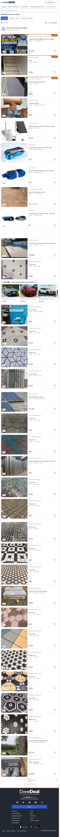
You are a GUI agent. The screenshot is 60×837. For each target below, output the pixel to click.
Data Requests (16, 820)
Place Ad (50, 2)
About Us (14, 811)
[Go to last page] (56, 780)
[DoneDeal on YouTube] (29, 802)
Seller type (24, 18)
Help (31, 813)
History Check (16, 818)
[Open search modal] (46, 2)
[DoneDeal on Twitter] (23, 802)
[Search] (3, 10)
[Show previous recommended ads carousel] (53, 282)
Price (17, 18)
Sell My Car (33, 815)
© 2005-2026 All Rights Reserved (49, 830)
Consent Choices (34, 820)
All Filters (30, 18)
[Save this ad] (55, 51)
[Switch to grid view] (46, 22)
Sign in (29, 806)
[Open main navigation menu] (56, 2)
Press (31, 811)
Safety (32, 818)
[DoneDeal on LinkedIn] (36, 802)
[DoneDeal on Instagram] (42, 802)
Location (11, 18)
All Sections (16, 6)
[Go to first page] (2, 780)
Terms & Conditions (21, 830)
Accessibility (15, 822)
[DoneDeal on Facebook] (17, 802)
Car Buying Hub (16, 813)
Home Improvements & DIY (37, 6)
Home (9, 6)
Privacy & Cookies (10, 830)
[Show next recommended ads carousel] (56, 282)
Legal (3, 830)
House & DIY (25, 6)
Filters (5, 18)
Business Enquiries (17, 815)
